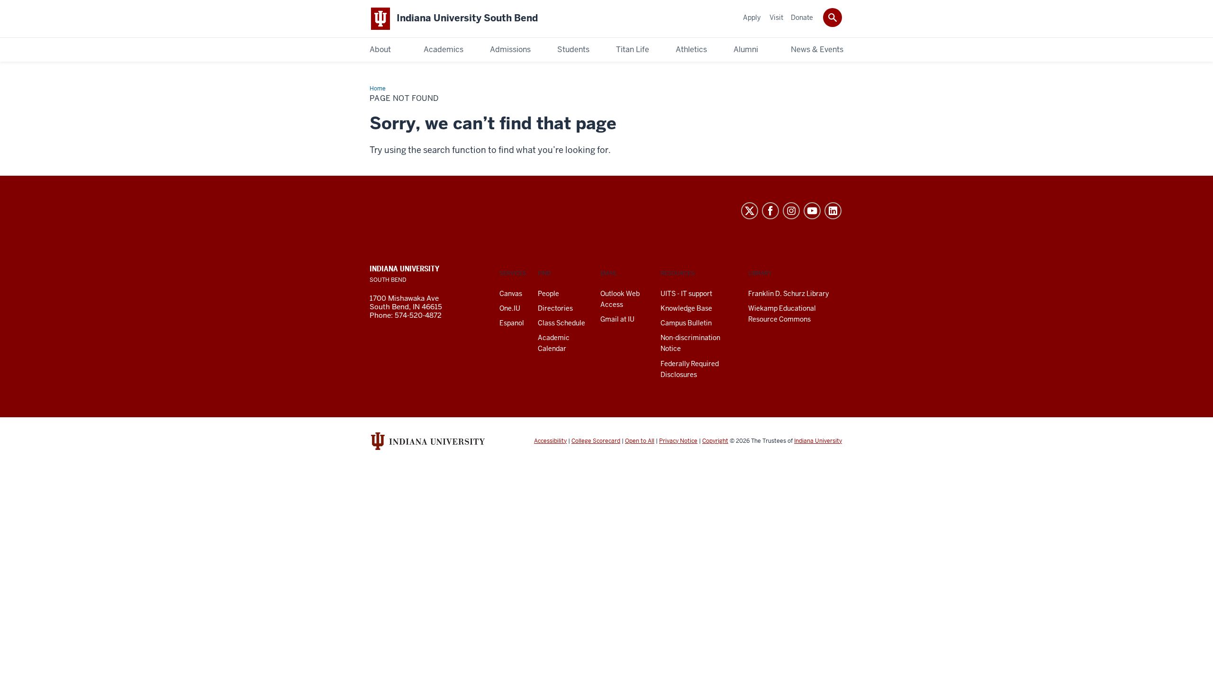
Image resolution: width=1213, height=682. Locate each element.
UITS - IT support (686, 293)
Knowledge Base (686, 308)
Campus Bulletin (686, 323)
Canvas (510, 293)
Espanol (511, 323)
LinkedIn (833, 210)
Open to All (639, 441)
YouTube (812, 210)
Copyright (715, 441)
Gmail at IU (617, 319)
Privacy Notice (678, 441)
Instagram (791, 210)
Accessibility (550, 441)
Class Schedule (561, 323)
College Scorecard (595, 441)
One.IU (509, 308)
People (548, 293)
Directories (555, 308)
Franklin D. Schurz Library (788, 293)
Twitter (749, 210)
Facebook (770, 210)
